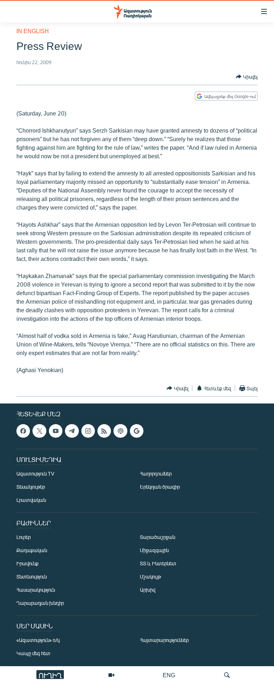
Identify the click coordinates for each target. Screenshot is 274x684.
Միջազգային (154, 550)
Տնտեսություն (31, 577)
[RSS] (104, 431)
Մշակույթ (150, 577)
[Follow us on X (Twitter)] (39, 431)
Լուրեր (23, 537)
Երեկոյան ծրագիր (160, 487)
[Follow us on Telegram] (71, 431)
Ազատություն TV (35, 473)
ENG (169, 675)
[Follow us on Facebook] (23, 431)
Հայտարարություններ (164, 640)
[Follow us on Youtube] (55, 431)
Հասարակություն (35, 590)
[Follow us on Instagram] (88, 431)
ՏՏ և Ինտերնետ (158, 563)
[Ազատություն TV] (111, 675)
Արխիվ (147, 590)
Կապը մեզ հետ (33, 653)
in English (32, 30)
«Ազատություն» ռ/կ (38, 640)
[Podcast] (120, 431)
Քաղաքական (31, 550)
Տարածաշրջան (157, 537)
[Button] (247, 76)
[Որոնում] (227, 675)
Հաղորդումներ (156, 473)
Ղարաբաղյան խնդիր (40, 603)
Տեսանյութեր (30, 487)
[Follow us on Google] (136, 431)
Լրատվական (31, 500)
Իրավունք (27, 563)
